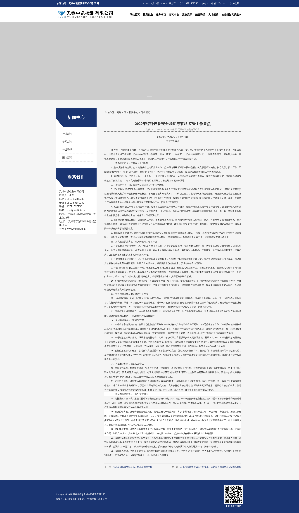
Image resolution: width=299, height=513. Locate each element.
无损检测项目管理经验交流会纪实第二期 (132, 467)
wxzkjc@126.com (216, 3)
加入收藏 (234, 3)
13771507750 (191, 3)
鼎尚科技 (102, 499)
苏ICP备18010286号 (76, 499)
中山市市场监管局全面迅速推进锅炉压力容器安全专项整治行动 (210, 467)
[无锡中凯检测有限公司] (86, 14)
